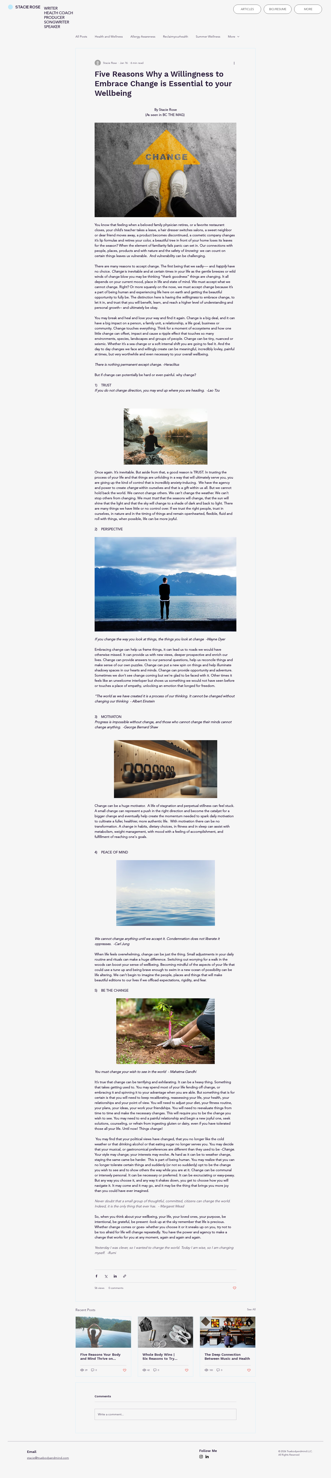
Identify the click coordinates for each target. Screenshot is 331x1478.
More (231, 36)
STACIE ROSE (28, 7)
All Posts (81, 36)
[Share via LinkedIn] (115, 1276)
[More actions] (234, 63)
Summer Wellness (208, 36)
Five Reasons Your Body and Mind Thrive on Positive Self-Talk (100, 1356)
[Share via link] (124, 1276)
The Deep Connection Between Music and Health (227, 1356)
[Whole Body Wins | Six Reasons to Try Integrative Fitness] (165, 1332)
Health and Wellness (109, 36)
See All (251, 1309)
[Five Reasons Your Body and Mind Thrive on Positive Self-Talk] (103, 1332)
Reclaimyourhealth (175, 36)
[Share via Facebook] (96, 1276)
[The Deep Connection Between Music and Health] (227, 1332)
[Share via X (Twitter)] (106, 1276)
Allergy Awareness (142, 36)
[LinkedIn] (207, 1456)
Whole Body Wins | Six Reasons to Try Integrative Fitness (159, 1356)
